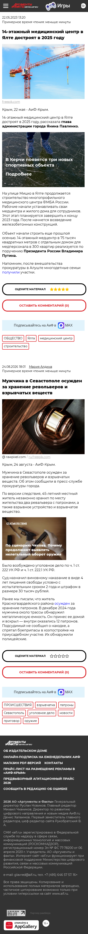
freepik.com (11, 102)
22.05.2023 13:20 (13, 17)
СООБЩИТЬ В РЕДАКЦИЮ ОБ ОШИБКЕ (35, 789)
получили (11, 272)
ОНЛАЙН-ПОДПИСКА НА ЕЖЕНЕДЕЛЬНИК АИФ (41, 757)
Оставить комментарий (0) (44, 305)
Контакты (53, 763)
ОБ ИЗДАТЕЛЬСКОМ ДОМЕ (25, 751)
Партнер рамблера (40, 913)
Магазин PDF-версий (22, 763)
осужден (62, 603)
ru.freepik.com (39, 457)
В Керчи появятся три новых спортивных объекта (39, 162)
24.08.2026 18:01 (14, 367)
